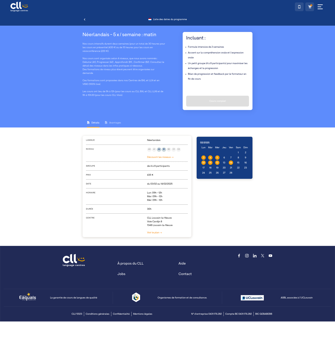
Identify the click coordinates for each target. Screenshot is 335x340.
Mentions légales (142, 314)
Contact (185, 274)
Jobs (121, 274)
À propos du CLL (130, 263)
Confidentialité (121, 314)
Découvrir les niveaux (159, 157)
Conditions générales (97, 314)
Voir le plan (153, 232)
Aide (182, 263)
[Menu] (320, 6)
